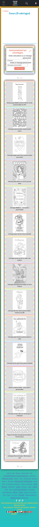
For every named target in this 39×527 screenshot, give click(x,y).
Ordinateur (11, 487)
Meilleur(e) (25, 498)
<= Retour (5, 11)
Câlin (3, 484)
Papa (4, 495)
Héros (15, 492)
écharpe (24, 487)
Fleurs (35, 481)
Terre (21, 478)
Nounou (4, 481)
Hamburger (27, 478)
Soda (6, 489)
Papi (13, 473)
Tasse (29, 487)
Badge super (16, 498)
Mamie (26, 492)
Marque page (7, 478)
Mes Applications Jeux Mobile (10, 503)
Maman (18, 473)
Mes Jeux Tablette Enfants (29, 503)
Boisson (34, 478)
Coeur (18, 487)
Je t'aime (14, 495)
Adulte (9, 473)
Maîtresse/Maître (30, 495)
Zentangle (32, 476)
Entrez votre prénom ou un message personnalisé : (20, 57)
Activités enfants (20, 489)
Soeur (34, 487)
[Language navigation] (36, 3)
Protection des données (21, 507)
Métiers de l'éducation (23, 481)
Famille (21, 495)
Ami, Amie (33, 492)
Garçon (16, 478)
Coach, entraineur (26, 484)
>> (21, 78)
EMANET (14, 514)
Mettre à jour (20, 68)
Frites (21, 492)
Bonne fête (25, 473)
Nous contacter (8, 507)
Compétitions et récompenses (16, 476)
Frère (10, 489)
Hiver (8, 495)
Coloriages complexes (13, 484)
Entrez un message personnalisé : (21, 63)
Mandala (11, 481)
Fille (31, 473)
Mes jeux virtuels (19, 505)
